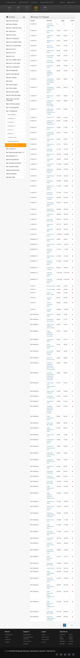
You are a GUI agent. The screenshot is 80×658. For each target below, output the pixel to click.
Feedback (26, 644)
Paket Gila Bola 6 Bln (49, 193)
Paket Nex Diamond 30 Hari (50, 544)
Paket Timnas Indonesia (50, 392)
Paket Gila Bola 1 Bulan (50, 61)
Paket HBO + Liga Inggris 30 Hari (51, 533)
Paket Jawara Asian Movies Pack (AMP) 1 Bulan (50, 81)
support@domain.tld (47, 2)
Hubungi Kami (27, 634)
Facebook (7, 639)
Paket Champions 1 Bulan (50, 346)
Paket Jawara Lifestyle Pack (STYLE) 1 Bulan (50, 90)
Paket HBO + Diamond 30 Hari (50, 551)
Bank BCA (62, 634)
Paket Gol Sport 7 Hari (50, 46)
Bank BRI (62, 644)
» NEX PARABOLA (11, 114)
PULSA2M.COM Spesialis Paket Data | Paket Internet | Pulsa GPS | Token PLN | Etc (32, 651)
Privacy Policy (45, 639)
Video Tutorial (27, 641)
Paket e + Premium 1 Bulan (50, 304)
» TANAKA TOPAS (11, 137)
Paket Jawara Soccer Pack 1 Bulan (50, 134)
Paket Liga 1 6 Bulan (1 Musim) (50, 187)
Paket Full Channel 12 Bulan (50, 281)
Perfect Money (71, 638)
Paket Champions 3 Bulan (50, 488)
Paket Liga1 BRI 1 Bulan (50, 423)
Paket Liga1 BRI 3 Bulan (50, 482)
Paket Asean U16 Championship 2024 (51, 385)
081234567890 (11, 2)
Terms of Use (45, 637)
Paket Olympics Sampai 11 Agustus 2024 (50, 495)
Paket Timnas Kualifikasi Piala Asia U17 (51, 122)
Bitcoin (71, 644)
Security (43, 642)
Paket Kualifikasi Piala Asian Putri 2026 (50, 333)
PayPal (70, 634)
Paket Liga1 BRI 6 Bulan (50, 564)
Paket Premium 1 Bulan (50, 558)
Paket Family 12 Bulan (50, 268)
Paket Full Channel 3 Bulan (49, 262)
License (43, 634)
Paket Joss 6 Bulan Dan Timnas (50, 170)
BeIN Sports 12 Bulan (50, 198)
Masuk (63, 2)
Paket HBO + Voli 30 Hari (50, 472)
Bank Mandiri (62, 638)
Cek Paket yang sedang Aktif (50, 25)
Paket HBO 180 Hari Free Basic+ (50, 579)
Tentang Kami (8, 634)
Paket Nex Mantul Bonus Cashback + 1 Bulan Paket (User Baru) (50, 376)
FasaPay (71, 641)
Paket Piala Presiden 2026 (51, 397)
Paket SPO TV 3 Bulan (50, 165)
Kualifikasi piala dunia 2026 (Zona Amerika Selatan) (50, 409)
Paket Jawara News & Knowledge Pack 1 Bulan (50, 103)
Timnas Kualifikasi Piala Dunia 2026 (50, 73)
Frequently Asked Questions (28, 638)
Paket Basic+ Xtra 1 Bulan (50, 320)
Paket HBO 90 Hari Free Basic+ (50, 508)
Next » (72, 625)
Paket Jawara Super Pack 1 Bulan (50, 204)
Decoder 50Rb (51, 289)
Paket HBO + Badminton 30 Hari (51, 461)
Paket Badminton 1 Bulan (50, 429)
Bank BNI (62, 641)
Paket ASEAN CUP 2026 (50, 56)
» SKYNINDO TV (10, 126)
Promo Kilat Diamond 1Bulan (50, 352)
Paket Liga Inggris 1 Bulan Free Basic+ (51, 514)
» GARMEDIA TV (10, 118)
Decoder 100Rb (49, 298)
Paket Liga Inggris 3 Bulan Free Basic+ (51, 618)
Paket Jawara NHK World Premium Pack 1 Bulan (51, 111)
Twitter (7, 637)
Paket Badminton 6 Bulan (50, 586)
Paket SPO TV (50, 117)
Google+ (7, 642)
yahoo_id (34, 2)
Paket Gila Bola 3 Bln (49, 150)
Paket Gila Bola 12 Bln (50, 220)
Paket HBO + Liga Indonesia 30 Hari (51, 454)
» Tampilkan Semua (12, 145)
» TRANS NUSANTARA (12, 141)
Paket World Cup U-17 (50, 539)
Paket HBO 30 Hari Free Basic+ (50, 441)
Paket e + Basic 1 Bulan (50, 293)
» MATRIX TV (10, 134)
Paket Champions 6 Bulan (50, 573)
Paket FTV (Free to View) (50, 358)
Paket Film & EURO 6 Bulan (50, 210)
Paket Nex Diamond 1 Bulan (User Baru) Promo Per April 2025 (51, 366)
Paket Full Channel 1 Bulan (49, 250)
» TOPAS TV (9, 130)
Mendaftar (72, 2)
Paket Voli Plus (51, 568)
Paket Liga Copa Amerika (51, 477)
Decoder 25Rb (51, 286)
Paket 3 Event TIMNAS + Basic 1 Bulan (50, 326)
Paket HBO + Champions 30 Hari (51, 447)
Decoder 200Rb (49, 310)
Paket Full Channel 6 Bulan (49, 274)
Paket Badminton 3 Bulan (50, 526)
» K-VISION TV (10, 122)
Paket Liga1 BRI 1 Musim (50, 612)
